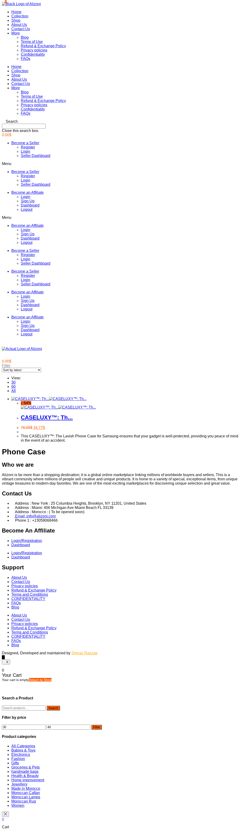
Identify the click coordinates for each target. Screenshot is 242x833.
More (15, 33)
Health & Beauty (25, 776)
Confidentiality (33, 54)
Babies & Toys (23, 750)
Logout (26, 209)
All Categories (23, 746)
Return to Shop (40, 680)
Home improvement (27, 780)
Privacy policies (34, 50)
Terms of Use (32, 42)
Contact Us (20, 29)
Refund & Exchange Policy (43, 46)
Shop (15, 20)
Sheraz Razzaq (84, 653)
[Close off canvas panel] (5, 814)
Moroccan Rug (23, 801)
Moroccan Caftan (25, 793)
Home (16, 12)
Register (28, 147)
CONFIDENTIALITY (28, 599)
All (13, 391)
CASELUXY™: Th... (47, 417)
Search (53, 708)
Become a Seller (25, 143)
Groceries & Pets (25, 767)
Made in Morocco (25, 788)
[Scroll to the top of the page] (3, 657)
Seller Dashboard (35, 156)
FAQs (25, 59)
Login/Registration (26, 541)
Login (25, 151)
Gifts (15, 763)
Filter (96, 727)
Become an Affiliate (27, 192)
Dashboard (30, 205)
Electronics (20, 755)
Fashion (18, 759)
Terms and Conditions (29, 594)
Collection (19, 16)
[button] (121, 121)
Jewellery (19, 784)
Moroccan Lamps (25, 797)
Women (17, 805)
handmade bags (25, 772)
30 (13, 382)
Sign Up (28, 201)
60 (13, 387)
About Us (19, 25)
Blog (25, 37)
